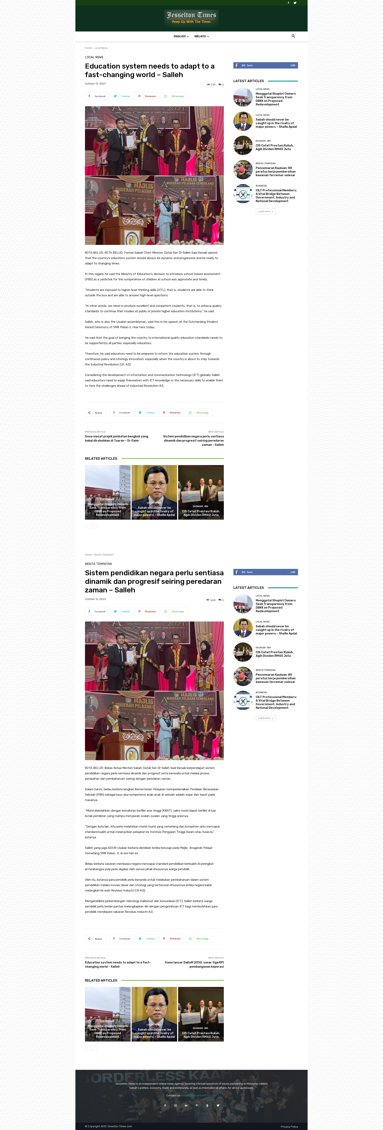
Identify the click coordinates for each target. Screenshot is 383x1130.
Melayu (200, 36)
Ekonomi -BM (200, 506)
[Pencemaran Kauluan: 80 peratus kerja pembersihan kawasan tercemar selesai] (243, 169)
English (180, 36)
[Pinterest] (197, 1105)
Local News (101, 48)
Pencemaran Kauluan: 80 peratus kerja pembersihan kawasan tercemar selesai (276, 171)
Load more (264, 211)
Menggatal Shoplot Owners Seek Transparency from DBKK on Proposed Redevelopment (108, 509)
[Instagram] (176, 1105)
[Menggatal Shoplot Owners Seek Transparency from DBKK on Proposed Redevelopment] (108, 492)
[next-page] (93, 526)
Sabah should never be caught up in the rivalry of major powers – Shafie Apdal (154, 511)
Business (261, 186)
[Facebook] (288, 3)
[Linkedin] (186, 1105)
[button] (293, 36)
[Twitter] (295, 3)
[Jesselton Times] (191, 19)
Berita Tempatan (265, 163)
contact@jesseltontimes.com (199, 1095)
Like (293, 65)
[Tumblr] (207, 1105)
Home (88, 48)
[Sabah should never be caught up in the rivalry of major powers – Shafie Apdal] (154, 492)
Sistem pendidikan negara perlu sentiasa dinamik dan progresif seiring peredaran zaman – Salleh (193, 441)
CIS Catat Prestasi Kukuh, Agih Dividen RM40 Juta (201, 513)
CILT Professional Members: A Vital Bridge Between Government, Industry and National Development (276, 195)
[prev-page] (87, 526)
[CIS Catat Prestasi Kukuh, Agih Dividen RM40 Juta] (201, 492)
